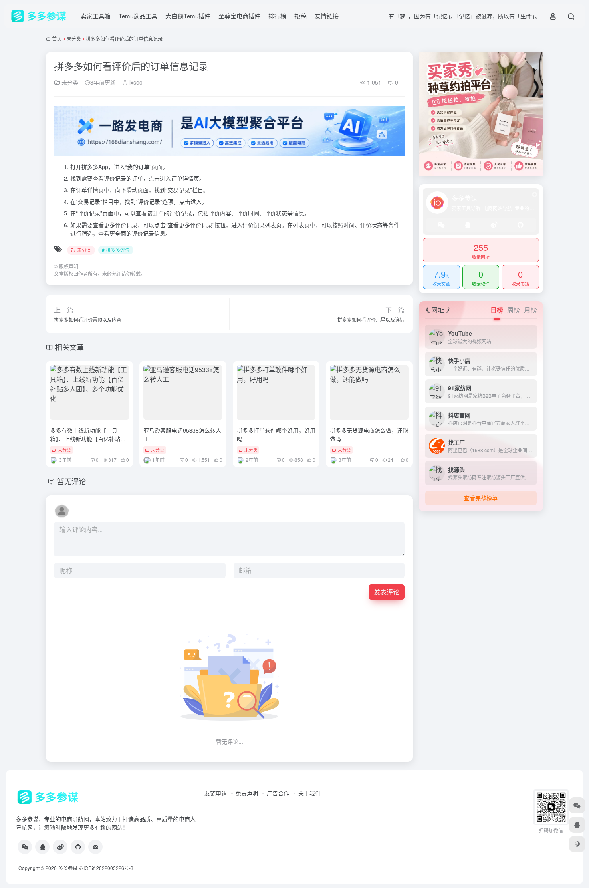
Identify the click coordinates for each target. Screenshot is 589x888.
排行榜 (277, 16)
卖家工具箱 (96, 16)
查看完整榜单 (481, 498)
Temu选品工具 (138, 16)
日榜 (496, 309)
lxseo (135, 82)
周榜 (513, 309)
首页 (57, 38)
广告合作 (278, 793)
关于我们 (309, 793)
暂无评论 (71, 481)
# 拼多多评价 (116, 249)
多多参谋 (67, 867)
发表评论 (386, 591)
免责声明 (247, 793)
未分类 (74, 38)
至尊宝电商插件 (239, 16)
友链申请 (215, 793)
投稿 (300, 16)
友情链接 (327, 16)
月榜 (530, 309)
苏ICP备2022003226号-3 (106, 867)
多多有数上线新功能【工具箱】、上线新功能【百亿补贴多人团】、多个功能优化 (88, 438)
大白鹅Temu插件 (187, 16)
